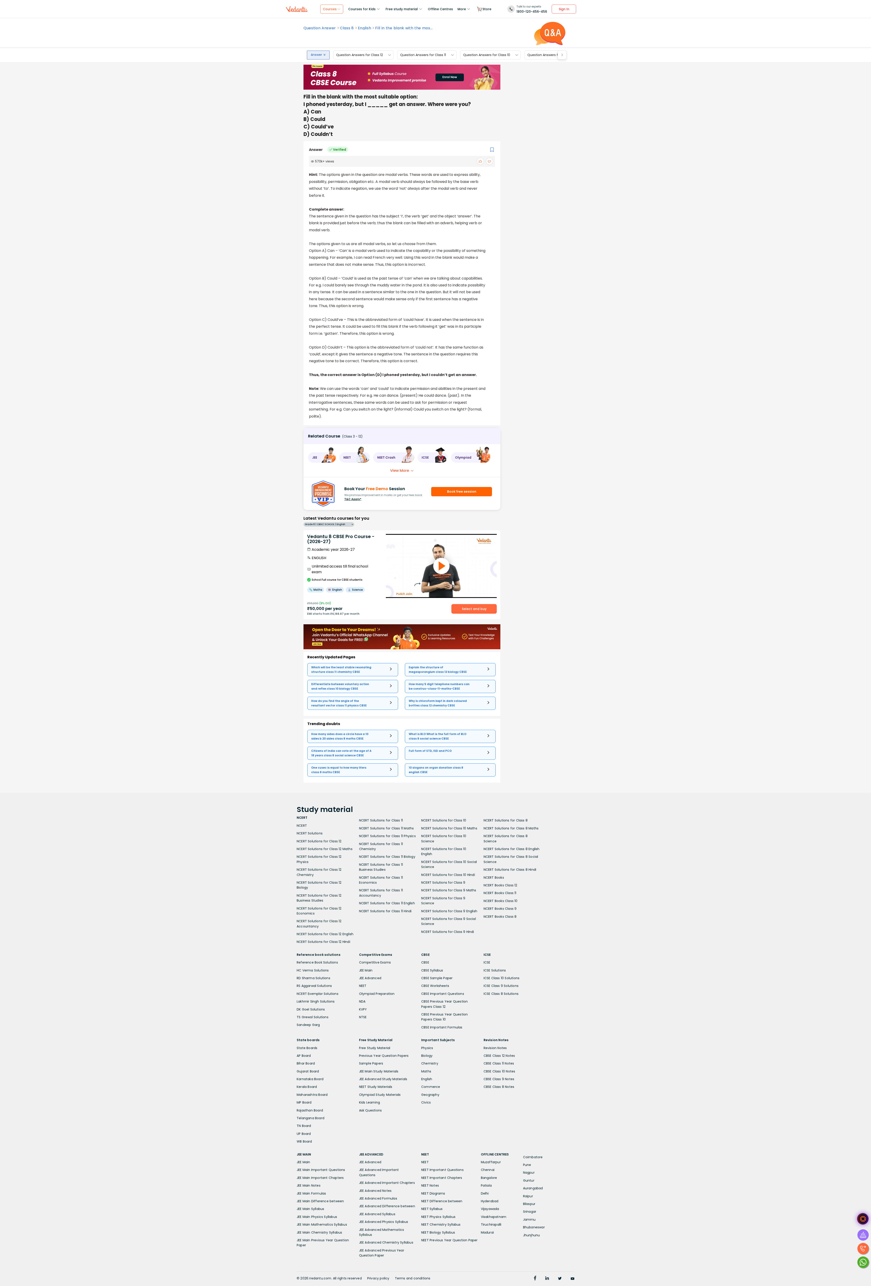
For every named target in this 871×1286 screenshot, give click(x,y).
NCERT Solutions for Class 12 (319, 841)
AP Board (304, 1055)
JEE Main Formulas (311, 1193)
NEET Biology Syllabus (438, 1232)
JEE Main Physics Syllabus (317, 1217)
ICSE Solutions (495, 970)
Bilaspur (529, 1204)
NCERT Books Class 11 (500, 893)
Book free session (461, 491)
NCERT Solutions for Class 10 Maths (449, 828)
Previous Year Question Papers (384, 1055)
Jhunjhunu (531, 1235)
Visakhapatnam (493, 1217)
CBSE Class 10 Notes (499, 1071)
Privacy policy (378, 1278)
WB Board (304, 1141)
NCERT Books (494, 877)
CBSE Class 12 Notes (499, 1055)
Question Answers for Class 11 (423, 55)
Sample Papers (371, 1063)
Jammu (529, 1219)
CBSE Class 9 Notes (499, 1079)
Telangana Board (310, 1118)
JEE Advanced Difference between (387, 1206)
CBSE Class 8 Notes (499, 1086)
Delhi (485, 1193)
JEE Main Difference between (320, 1201)
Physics (427, 1048)
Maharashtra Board (312, 1094)
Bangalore (489, 1177)
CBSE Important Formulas (441, 1027)
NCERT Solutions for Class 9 (443, 882)
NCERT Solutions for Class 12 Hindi (323, 941)
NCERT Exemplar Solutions (317, 993)
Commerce (430, 1086)
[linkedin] (547, 1278)
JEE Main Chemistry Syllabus (319, 1232)
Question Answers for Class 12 (359, 55)
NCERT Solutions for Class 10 (443, 820)
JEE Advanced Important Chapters (387, 1182)
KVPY (363, 1009)
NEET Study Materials (375, 1086)
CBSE (425, 962)
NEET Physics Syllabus (438, 1217)
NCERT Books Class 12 (500, 885)
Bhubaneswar (534, 1227)
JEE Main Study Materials (379, 1071)
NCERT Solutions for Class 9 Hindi (447, 931)
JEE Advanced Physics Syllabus (383, 1222)
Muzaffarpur (491, 1162)
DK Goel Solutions (311, 1009)
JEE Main (366, 970)
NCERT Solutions (310, 833)
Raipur (528, 1196)
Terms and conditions (413, 1278)
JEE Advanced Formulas (378, 1198)
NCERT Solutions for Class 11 (381, 820)
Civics (426, 1102)
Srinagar (529, 1211)
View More (399, 470)
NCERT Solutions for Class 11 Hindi (385, 911)
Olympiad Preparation (377, 993)
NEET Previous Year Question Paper (449, 1240)
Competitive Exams (375, 962)
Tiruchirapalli (491, 1224)
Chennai (487, 1170)
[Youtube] (572, 1278)
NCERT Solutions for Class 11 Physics (387, 836)
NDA (362, 1001)
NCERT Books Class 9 (500, 908)
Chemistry (429, 1063)
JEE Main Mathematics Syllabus (322, 1224)
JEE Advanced (370, 978)
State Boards (307, 1048)
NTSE (363, 1017)
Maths (426, 1071)
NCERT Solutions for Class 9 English (449, 911)
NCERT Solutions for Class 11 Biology (387, 856)
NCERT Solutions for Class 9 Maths (448, 890)
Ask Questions (370, 1110)
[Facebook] (535, 1279)
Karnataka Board (310, 1079)
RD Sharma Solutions (313, 978)
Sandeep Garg (308, 1025)
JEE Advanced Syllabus (377, 1214)
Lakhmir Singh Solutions (316, 1001)
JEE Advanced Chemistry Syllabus (386, 1242)
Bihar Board (306, 1063)
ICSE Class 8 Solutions (501, 993)
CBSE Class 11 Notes (499, 1063)
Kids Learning (369, 1102)
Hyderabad (490, 1201)
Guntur (528, 1180)
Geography (430, 1094)
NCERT (302, 825)
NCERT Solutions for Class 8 (506, 820)
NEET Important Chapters (441, 1177)
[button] (322, 457)
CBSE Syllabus (432, 970)
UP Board (304, 1133)
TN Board (304, 1126)
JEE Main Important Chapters (320, 1177)
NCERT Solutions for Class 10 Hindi (448, 875)
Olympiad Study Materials (380, 1094)
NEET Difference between (441, 1201)
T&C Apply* (352, 499)
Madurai (487, 1232)
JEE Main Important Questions (321, 1170)
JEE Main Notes (309, 1185)
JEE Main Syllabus (310, 1209)
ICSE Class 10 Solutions (502, 978)
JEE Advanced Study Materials (383, 1079)
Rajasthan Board (310, 1110)
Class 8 (347, 28)
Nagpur (529, 1172)
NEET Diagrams (433, 1193)
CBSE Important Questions (442, 993)
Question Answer (319, 28)
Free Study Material (374, 1048)
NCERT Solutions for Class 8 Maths (511, 828)
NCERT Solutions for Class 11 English (387, 903)
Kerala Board (307, 1086)
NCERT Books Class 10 (501, 901)
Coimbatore (533, 1157)
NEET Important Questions (442, 1170)
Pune (527, 1165)
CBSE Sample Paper (437, 978)
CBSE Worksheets (435, 986)
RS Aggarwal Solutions (314, 986)
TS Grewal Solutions (312, 1017)
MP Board (304, 1102)
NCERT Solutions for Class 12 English (325, 934)
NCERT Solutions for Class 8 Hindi (510, 869)
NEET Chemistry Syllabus (441, 1224)
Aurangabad (533, 1188)
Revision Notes (495, 1048)
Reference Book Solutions (317, 962)
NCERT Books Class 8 (500, 916)
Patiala (486, 1185)
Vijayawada (490, 1209)
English (364, 28)
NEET (363, 986)
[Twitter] (560, 1278)
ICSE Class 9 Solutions (501, 986)
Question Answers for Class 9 (550, 55)
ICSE (487, 962)
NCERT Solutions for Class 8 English (512, 849)
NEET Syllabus (432, 1209)
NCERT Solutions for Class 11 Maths (386, 828)
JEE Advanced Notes (375, 1190)
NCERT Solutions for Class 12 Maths (324, 849)
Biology (427, 1055)
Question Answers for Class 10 (486, 55)
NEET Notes (430, 1185)
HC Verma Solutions (313, 970)
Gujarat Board (308, 1071)
